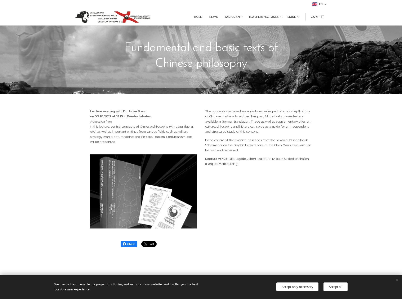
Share (131, 244)
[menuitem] (199, 17)
